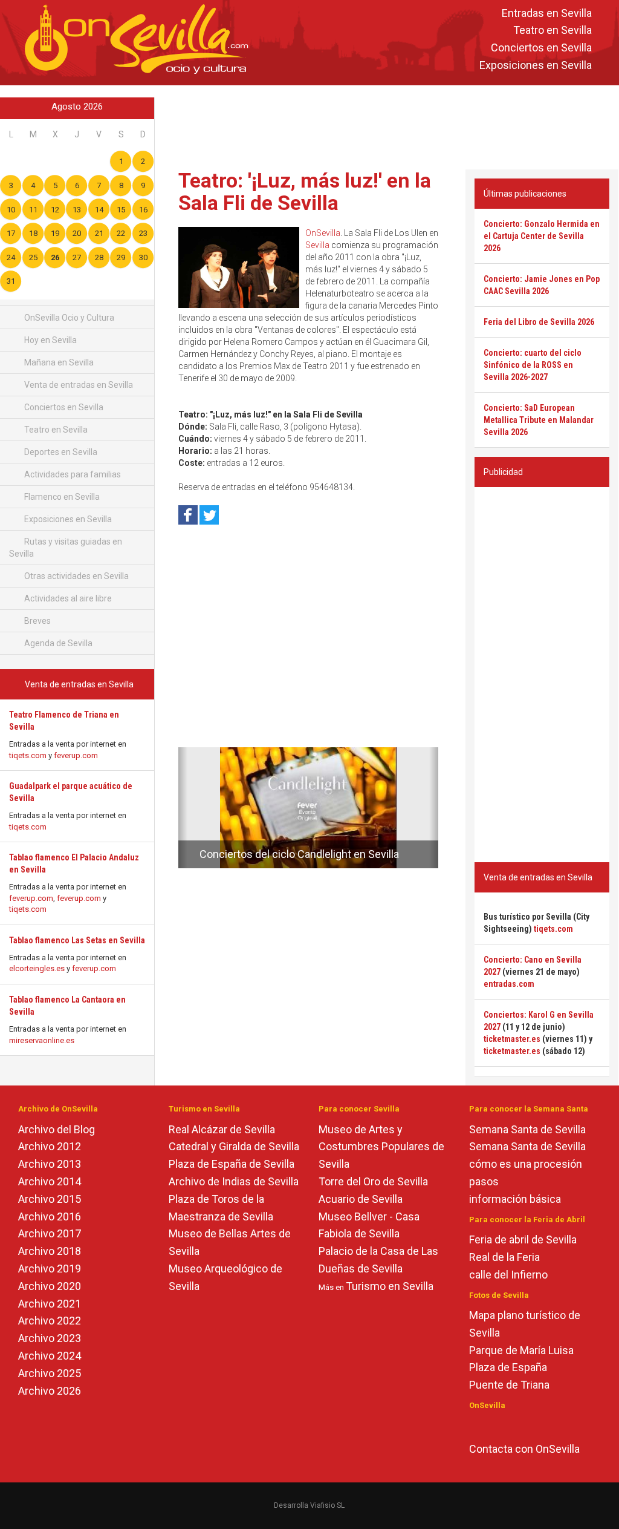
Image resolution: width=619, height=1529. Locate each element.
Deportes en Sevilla (59, 452)
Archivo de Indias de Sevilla (234, 1181)
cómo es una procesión (525, 1163)
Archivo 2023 (49, 1338)
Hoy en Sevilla (49, 340)
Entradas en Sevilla (547, 13)
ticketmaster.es (512, 1039)
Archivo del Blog (56, 1129)
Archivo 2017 (49, 1233)
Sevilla (317, 245)
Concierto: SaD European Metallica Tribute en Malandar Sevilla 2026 (539, 420)
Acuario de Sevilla (361, 1199)
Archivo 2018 (49, 1251)
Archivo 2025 (49, 1373)
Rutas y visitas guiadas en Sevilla (65, 547)
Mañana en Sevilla (58, 362)
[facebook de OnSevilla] (475, 1425)
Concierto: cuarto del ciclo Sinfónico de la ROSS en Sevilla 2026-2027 (533, 365)
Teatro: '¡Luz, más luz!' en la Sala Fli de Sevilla (304, 191)
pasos (484, 1181)
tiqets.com (28, 755)
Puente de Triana (509, 1384)
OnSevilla (322, 233)
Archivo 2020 (49, 1286)
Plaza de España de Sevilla (231, 1163)
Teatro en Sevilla (552, 30)
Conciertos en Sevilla (541, 48)
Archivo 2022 (49, 1320)
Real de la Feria (504, 1257)
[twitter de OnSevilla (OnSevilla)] (492, 1425)
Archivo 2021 (49, 1303)
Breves (36, 621)
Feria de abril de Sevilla (523, 1239)
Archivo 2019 (49, 1268)
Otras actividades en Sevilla (75, 576)
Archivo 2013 (49, 1163)
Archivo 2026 (49, 1390)
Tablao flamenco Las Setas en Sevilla (77, 940)
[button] (182, 807)
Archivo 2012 (49, 1146)
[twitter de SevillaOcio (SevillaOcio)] (510, 1425)
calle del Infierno (508, 1274)
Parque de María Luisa (521, 1350)
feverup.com (76, 755)
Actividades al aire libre (67, 598)
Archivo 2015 (49, 1199)
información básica (515, 1199)
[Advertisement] (389, 124)
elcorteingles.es (37, 968)
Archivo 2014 (49, 1181)
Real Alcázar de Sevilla (222, 1129)
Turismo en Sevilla (389, 1286)
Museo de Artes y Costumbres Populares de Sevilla (381, 1147)
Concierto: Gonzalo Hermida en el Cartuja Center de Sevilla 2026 (542, 236)
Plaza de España (508, 1367)
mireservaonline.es (41, 1040)
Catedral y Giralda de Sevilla (234, 1146)
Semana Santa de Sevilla (527, 1129)
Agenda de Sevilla (57, 643)
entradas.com (509, 984)
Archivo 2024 (49, 1355)
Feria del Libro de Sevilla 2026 (539, 322)
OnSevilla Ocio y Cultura (68, 317)
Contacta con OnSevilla (524, 1448)
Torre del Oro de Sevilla (373, 1181)
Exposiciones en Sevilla (535, 65)
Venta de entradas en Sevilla (77, 385)
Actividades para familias (71, 474)
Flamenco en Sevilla (61, 497)
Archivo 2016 (49, 1216)
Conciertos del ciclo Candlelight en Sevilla (299, 854)
